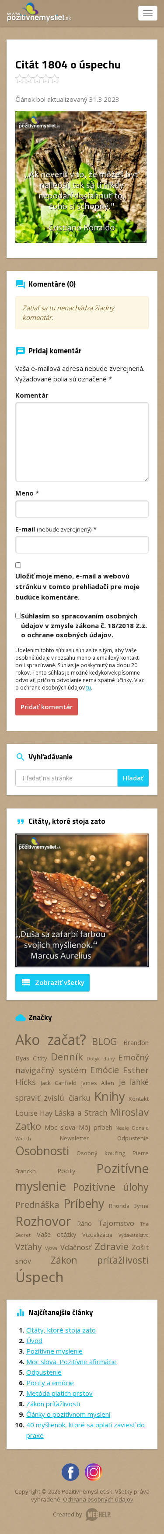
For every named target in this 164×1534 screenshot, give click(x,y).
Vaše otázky (56, 1234)
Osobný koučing (101, 1153)
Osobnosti (42, 1151)
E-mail (53, 529)
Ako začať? (50, 1039)
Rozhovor (43, 1220)
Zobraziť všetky (52, 982)
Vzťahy (28, 1247)
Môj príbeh (95, 1127)
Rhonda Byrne (129, 1206)
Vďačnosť (75, 1247)
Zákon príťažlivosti (100, 1260)
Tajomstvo (116, 1223)
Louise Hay (33, 1113)
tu (88, 687)
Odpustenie (133, 1138)
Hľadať (133, 778)
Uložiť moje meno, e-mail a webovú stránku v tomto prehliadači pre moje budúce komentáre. (77, 586)
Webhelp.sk (98, 1514)
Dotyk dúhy (100, 1059)
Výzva (51, 1248)
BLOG (104, 1041)
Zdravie (111, 1246)
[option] (82, 900)
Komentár (32, 395)
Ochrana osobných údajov (98, 1499)
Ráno (84, 1223)
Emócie (104, 1070)
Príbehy (83, 1203)
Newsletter (74, 1138)
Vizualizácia (97, 1235)
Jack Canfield (59, 1083)
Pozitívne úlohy (111, 1187)
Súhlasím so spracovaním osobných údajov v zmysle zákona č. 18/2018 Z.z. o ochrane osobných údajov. (84, 625)
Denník (67, 1056)
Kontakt (139, 1099)
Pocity (66, 1170)
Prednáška (37, 1204)
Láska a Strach (81, 1112)
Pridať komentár (47, 706)
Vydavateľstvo (134, 1235)
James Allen (98, 1083)
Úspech (39, 1276)
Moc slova (60, 1127)
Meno (24, 493)
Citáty (40, 1058)
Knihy (109, 1096)
